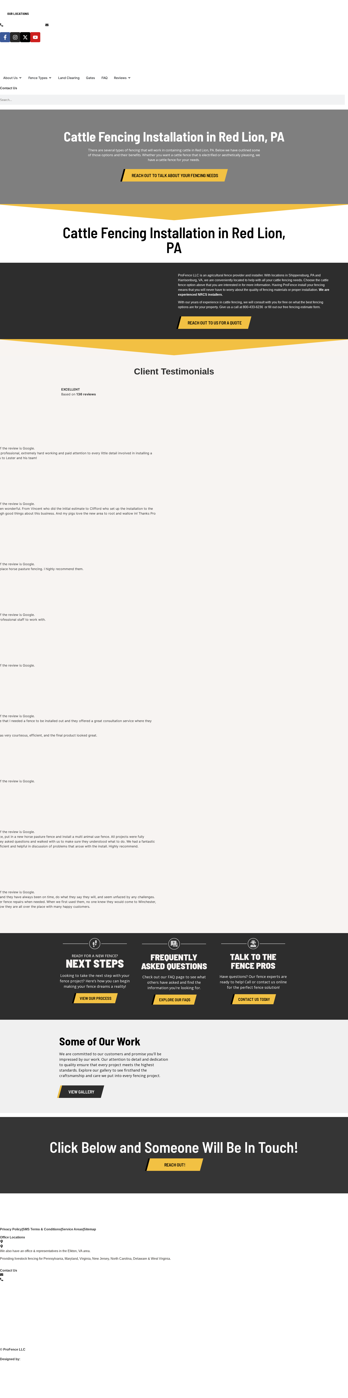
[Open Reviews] (129, 77)
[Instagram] (15, 37)
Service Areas (72, 1229)
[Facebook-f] (5, 37)
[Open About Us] (20, 77)
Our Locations (18, 13)
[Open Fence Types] (50, 77)
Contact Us (8, 88)
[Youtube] (35, 37)
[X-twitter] (25, 37)
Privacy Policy (11, 1229)
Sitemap (90, 1229)
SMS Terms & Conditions (42, 1229)
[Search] (346, 100)
